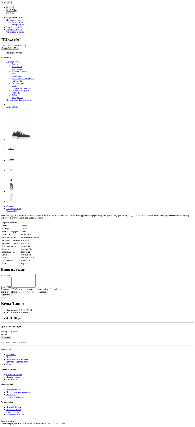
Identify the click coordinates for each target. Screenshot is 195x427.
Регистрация (17, 22)
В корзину (6, 337)
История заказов (13, 409)
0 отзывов (5, 342)
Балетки (15, 64)
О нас (9, 357)
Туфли (15, 95)
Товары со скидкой (15, 397)
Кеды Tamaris (12, 107)
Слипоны (16, 93)
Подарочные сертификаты (18, 392)
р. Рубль (10, 13)
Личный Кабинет (14, 407)
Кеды (14, 74)
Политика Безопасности (17, 362)
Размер (4, 332)
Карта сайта (11, 379)
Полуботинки (18, 83)
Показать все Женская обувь (19, 100)
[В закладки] (2, 297)
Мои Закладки (12, 412)
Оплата (9, 364)
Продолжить (7, 294)
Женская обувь (13, 62)
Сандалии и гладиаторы (22, 88)
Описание (11, 206)
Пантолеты (17, 81)
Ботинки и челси (19, 71)
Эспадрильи (17, 97)
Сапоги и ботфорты (21, 90)
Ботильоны (17, 69)
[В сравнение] (5, 297)
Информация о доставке (17, 359)
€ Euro (9, 7)
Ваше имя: (5, 275)
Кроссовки (16, 76)
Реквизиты (11, 354)
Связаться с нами (14, 374)
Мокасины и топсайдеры (23, 78)
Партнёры (11, 394)
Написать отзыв (19, 342)
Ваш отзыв (6, 287)
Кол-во (4, 334)
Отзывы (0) (11, 211)
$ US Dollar (11, 10)
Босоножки (17, 66)
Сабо (14, 85)
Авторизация (18, 25)
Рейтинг (5, 292)
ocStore (15, 421)
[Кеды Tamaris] (21, 140)
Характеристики (13, 208)
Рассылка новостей (15, 414)
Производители (13, 390)
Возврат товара (13, 377)
